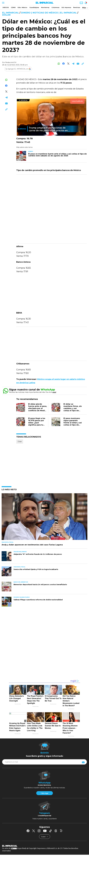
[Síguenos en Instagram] (39, 830)
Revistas (76, 7)
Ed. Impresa (66, 7)
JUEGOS (5, 7)
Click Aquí (44, 793)
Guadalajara (34, 7)
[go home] (44, 845)
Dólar (6, 15)
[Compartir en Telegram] (73, 63)
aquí (54, 392)
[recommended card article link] (21, 156)
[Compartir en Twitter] (68, 63)
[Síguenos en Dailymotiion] (61, 830)
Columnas (55, 7)
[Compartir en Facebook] (63, 63)
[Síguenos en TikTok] (50, 830)
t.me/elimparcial (44, 815)
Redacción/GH (10, 62)
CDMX (13, 7)
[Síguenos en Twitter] (33, 830)
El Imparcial (10, 12)
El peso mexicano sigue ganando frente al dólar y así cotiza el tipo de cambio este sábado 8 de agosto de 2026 (72, 424)
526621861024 (44, 785)
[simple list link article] (44, 517)
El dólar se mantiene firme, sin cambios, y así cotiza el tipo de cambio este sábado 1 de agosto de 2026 (72, 409)
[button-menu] (3, 2)
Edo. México (22, 7)
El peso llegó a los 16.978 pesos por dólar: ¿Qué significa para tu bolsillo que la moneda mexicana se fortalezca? (37, 424)
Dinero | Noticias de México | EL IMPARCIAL (49, 12)
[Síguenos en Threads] (55, 830)
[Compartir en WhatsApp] (58, 63)
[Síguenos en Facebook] (28, 830)
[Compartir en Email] (77, 63)
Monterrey (45, 7)
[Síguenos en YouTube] (45, 831)
